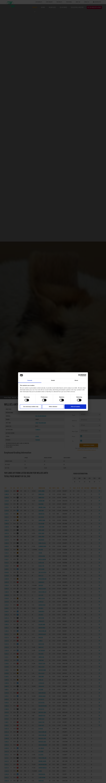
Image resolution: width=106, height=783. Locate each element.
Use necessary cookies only (30, 406)
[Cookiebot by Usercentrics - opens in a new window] (79, 375)
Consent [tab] (29, 380)
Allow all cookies (75, 406)
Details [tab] (53, 380)
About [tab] (76, 380)
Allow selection (53, 406)
